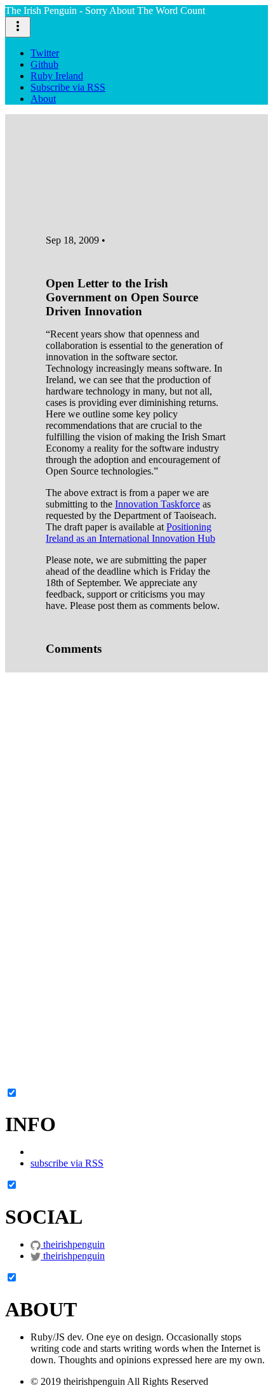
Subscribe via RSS (67, 87)
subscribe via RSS (66, 1163)
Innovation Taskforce (157, 504)
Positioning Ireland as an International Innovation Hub (130, 532)
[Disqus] (136, 824)
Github (44, 64)
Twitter (44, 53)
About (43, 98)
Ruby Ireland (56, 75)
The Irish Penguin (105, 10)
